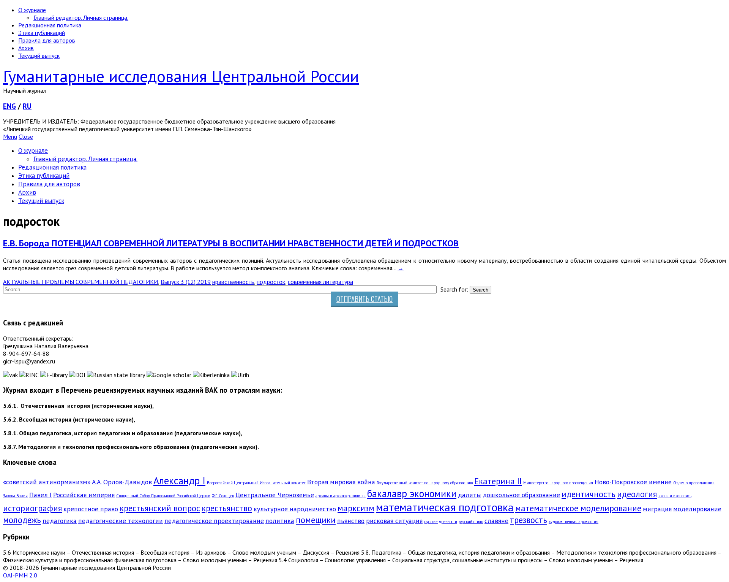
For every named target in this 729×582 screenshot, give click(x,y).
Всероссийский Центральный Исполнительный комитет (256, 482)
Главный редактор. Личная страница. (80, 17)
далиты (469, 494)
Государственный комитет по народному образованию (425, 482)
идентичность (588, 494)
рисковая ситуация (394, 520)
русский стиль (471, 521)
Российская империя (84, 494)
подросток (271, 281)
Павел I (40, 494)
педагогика (60, 520)
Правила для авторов (46, 40)
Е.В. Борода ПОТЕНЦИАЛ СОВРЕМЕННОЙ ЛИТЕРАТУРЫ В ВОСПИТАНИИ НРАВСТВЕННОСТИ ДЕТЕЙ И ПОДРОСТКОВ (231, 243)
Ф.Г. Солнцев (223, 495)
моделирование (697, 508)
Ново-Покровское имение (633, 481)
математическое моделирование (578, 508)
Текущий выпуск (39, 55)
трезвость (528, 519)
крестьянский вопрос (160, 508)
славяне (496, 520)
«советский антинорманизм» (46, 481)
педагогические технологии (120, 520)
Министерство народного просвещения (558, 482)
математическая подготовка (445, 507)
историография (32, 508)
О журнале (32, 10)
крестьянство (227, 508)
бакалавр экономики (411, 493)
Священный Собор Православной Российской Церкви (163, 495)
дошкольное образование (521, 494)
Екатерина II (498, 481)
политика (279, 520)
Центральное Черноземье (274, 494)
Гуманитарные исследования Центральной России (181, 76)
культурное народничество (295, 508)
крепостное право (90, 508)
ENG (9, 106)
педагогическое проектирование (214, 520)
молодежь (22, 519)
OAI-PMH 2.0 (20, 575)
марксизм (356, 508)
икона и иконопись (674, 495)
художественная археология (573, 521)
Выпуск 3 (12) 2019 (186, 281)
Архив (26, 48)
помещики (316, 519)
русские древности (440, 521)
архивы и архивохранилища (341, 495)
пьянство (350, 520)
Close (26, 136)
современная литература (320, 281)
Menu (10, 136)
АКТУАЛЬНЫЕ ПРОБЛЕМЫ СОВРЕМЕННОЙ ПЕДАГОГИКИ (80, 281)
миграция (657, 508)
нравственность (233, 281)
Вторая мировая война (341, 481)
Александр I (179, 480)
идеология (637, 494)
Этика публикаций (41, 32)
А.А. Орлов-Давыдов (122, 481)
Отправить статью (364, 298)
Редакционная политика (49, 25)
